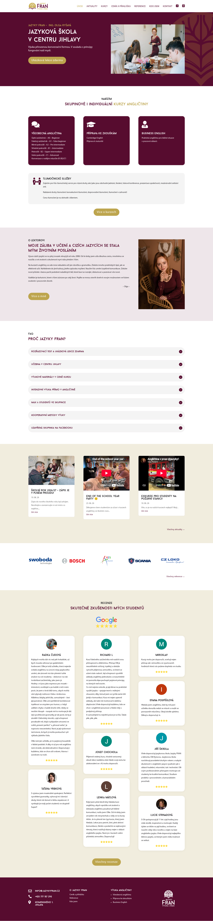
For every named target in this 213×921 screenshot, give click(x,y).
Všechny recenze (106, 862)
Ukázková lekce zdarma (47, 60)
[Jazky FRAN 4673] (148, 73)
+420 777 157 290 (43, 897)
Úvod (80, 6)
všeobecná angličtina (47, 133)
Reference (140, 6)
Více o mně (38, 296)
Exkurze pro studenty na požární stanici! (158, 497)
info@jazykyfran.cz (47, 891)
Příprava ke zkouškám (122, 898)
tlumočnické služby (57, 179)
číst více (34, 512)
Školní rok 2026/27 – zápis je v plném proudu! (50, 491)
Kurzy (104, 6)
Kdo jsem (154, 6)
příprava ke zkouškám (101, 133)
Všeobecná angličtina (122, 895)
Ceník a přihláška (121, 6)
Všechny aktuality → (176, 529)
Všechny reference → (175, 577)
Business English (120, 902)
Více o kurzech (106, 212)
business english (153, 133)
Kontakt (167, 6)
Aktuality (92, 6)
